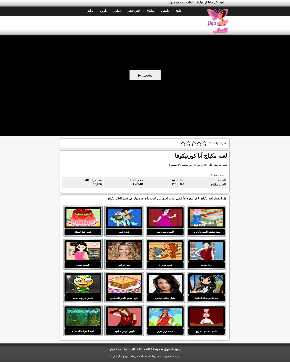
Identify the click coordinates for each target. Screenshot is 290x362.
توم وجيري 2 (165, 244)
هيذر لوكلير (124, 244)
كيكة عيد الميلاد (83, 211)
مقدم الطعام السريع (207, 310)
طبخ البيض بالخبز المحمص (124, 277)
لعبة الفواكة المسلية (83, 310)
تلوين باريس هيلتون (124, 310)
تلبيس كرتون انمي (83, 277)
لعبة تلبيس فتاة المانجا (207, 277)
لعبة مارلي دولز (165, 310)
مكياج (150, 10)
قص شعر (134, 10)
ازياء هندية (207, 244)
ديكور (117, 10)
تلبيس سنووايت (165, 211)
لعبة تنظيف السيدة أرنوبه (207, 211)
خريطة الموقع (130, 356)
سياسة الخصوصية (170, 356)
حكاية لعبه (124, 211)
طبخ (178, 10)
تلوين (103, 10)
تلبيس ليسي (83, 244)
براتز (90, 10)
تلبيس (165, 10)
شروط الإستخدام (150, 356)
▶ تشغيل (145, 75)
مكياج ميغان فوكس (165, 277)
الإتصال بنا (115, 356)
